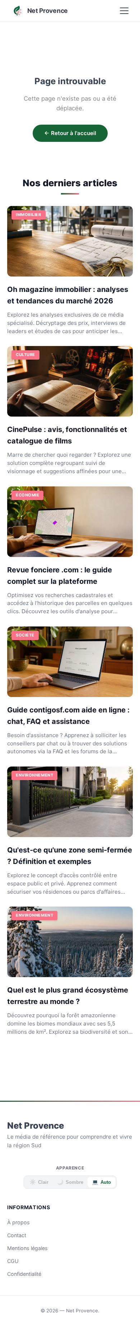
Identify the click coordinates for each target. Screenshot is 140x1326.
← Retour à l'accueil (70, 133)
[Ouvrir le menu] (124, 11)
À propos (18, 1222)
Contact (16, 1235)
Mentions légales (27, 1248)
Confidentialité (24, 1274)
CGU (13, 1261)
